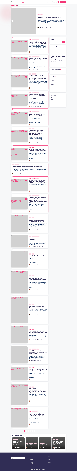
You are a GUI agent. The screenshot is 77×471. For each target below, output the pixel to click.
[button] (63, 2)
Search (52, 28)
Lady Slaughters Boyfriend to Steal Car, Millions (58, 46)
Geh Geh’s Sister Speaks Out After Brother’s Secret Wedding (57, 54)
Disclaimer (31, 459)
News (37, 28)
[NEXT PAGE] (34, 420)
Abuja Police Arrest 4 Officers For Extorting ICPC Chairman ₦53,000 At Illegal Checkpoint (38, 341)
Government (34, 28)
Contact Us (31, 460)
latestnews (14, 2)
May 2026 (52, 73)
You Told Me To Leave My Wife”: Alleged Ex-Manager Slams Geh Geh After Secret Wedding (38, 322)
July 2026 (52, 69)
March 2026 (53, 77)
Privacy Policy (32, 463)
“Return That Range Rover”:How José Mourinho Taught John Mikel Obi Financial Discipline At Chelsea (38, 360)
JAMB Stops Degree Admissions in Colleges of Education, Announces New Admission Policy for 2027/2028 (38, 31)
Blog (30, 28)
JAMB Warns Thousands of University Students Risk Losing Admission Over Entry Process (38, 49)
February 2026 (53, 79)
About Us (31, 462)
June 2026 (52, 71)
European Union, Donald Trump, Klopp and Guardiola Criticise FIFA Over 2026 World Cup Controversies (37, 140)
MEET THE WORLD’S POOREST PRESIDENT (48, 12)
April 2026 (52, 75)
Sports (33, 136)
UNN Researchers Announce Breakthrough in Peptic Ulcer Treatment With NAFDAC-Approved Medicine (58, 49)
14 (32, 420)
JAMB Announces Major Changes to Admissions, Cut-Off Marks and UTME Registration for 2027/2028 (37, 171)
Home (31, 456)
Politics (38, 225)
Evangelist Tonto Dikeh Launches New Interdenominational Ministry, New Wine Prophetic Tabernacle (33, 5)
